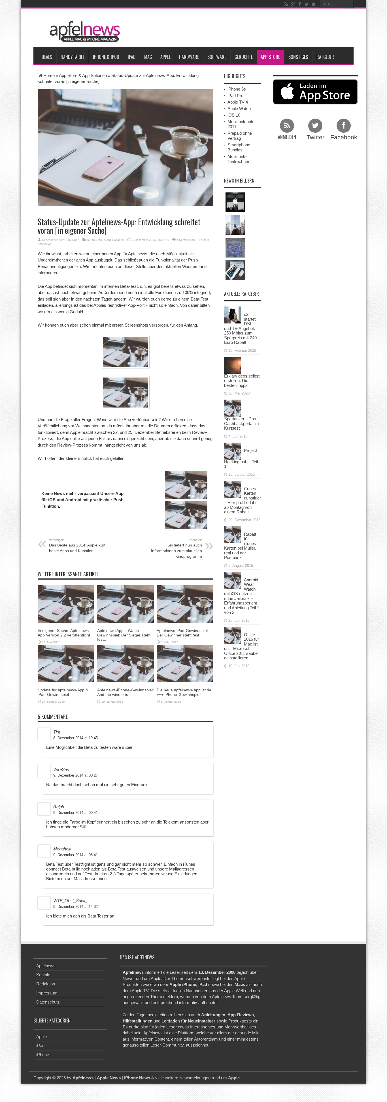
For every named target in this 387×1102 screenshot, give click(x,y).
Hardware (189, 56)
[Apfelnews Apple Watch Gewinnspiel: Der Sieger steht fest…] (125, 603)
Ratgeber (325, 56)
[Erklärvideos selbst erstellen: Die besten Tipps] (232, 364)
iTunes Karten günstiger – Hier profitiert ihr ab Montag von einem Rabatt (242, 500)
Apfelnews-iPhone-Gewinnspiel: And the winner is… (125, 692)
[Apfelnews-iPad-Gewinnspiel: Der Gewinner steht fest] (185, 603)
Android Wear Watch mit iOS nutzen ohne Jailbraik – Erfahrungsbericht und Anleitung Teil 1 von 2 (241, 596)
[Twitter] (306, 4)
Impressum (47, 992)
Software (216, 56)
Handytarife (72, 56)
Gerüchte (244, 56)
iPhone (42, 1054)
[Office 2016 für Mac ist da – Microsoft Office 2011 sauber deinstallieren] (232, 634)
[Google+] (293, 4)
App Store (270, 56)
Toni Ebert (72, 239)
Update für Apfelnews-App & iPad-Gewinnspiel (63, 692)
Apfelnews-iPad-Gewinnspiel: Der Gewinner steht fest (183, 632)
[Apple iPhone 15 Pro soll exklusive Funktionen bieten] (235, 225)
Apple (165, 56)
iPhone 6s (236, 89)
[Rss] (286, 4)
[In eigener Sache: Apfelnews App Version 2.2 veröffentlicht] (66, 603)
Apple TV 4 (237, 102)
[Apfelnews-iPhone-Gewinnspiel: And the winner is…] (125, 663)
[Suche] (349, 4)
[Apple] (313, 4)
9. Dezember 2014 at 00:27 (75, 775)
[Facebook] (300, 4)
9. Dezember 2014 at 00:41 (75, 813)
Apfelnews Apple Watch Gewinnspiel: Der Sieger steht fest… (123, 635)
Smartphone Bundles (238, 147)
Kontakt (43, 974)
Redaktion (45, 983)
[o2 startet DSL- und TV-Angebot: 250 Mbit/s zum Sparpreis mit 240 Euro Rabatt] (232, 314)
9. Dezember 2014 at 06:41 (75, 855)
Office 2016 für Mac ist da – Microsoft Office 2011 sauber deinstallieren (241, 646)
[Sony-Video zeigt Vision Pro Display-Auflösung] (235, 248)
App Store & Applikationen (83, 75)
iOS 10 (233, 115)
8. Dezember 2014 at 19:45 (75, 738)
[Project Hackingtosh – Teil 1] (232, 450)
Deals (47, 56)
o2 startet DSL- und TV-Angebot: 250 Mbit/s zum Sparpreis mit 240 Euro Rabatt (240, 328)
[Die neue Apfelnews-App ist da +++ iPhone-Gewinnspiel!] (185, 663)
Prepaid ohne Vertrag (239, 136)
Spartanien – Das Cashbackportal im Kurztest (241, 423)
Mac (148, 56)
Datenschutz (48, 1002)
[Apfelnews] (83, 31)
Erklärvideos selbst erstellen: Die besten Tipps (242, 381)
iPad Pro (235, 95)
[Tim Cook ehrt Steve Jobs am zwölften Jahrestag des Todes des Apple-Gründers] (235, 202)
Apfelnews (44, 243)
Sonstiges (298, 56)
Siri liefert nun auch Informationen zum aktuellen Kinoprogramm (176, 548)
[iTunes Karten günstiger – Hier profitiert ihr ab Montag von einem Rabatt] (232, 488)
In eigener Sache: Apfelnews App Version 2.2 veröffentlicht (64, 632)
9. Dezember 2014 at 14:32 (75, 906)
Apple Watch (239, 108)
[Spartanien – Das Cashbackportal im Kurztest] (232, 407)
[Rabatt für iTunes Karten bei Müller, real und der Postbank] (232, 534)
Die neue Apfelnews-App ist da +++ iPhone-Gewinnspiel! (184, 692)
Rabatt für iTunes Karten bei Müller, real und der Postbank (240, 546)
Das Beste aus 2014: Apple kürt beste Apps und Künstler (77, 545)
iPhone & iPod (106, 56)
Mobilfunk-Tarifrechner (238, 159)
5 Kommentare (186, 239)
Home (49, 75)
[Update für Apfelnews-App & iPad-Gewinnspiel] (66, 663)
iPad (132, 56)
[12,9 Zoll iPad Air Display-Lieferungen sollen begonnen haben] (235, 270)
